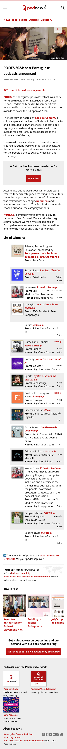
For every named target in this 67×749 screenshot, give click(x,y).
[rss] (62, 735)
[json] (58, 735)
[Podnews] (24, 8)
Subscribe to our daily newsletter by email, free (33, 651)
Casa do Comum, (45, 118)
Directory (46, 19)
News (6, 19)
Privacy (7, 740)
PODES (7, 97)
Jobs (14, 19)
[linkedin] (51, 735)
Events (23, 19)
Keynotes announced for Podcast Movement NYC (13, 624)
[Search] (62, 9)
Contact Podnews (35, 740)
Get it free (33, 178)
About (17, 737)
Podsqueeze (32, 253)
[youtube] (54, 735)
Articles (34, 19)
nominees (42, 201)
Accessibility (18, 740)
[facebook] (47, 735)
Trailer (56, 341)
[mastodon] (44, 735)
